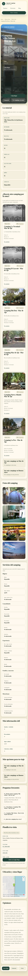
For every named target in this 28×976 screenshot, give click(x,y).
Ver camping (6, 241)
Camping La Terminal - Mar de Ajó (12, 227)
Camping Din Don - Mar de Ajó (13, 311)
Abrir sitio (5, 852)
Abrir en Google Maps (14, 859)
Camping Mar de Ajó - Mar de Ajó (14, 353)
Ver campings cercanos (18, 100)
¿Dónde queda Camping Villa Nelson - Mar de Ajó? (12, 794)
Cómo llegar (14, 95)
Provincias (12, 8)
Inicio (2, 19)
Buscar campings (14, 12)
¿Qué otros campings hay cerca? (13, 819)
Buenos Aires (7, 19)
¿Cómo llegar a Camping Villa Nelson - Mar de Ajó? (12, 807)
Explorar (5, 8)
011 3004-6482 (6, 846)
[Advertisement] (14, 82)
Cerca (22, 968)
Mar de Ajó (14, 19)
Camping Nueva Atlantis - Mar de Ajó (13, 395)
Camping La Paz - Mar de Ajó (13, 441)
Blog (19, 8)
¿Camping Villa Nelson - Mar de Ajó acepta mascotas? (14, 813)
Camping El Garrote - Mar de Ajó (13, 269)
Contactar (6, 100)
